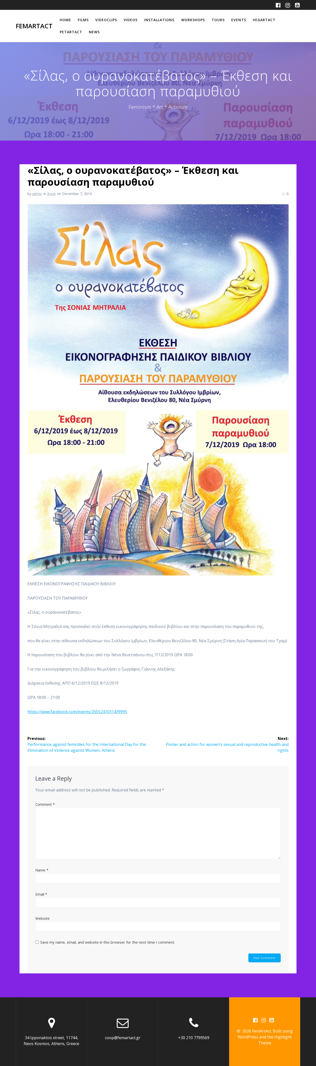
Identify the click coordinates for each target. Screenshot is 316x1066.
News (94, 32)
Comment (45, 804)
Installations (159, 19)
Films (83, 19)
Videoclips (106, 19)
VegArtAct (264, 19)
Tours (218, 19)
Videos (131, 19)
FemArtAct (34, 26)
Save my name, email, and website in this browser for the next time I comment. (107, 942)
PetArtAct (71, 32)
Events (238, 19)
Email (41, 894)
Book (51, 193)
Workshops (193, 19)
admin (37, 193)
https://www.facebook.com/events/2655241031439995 (77, 711)
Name (41, 870)
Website (42, 918)
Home (65, 19)
